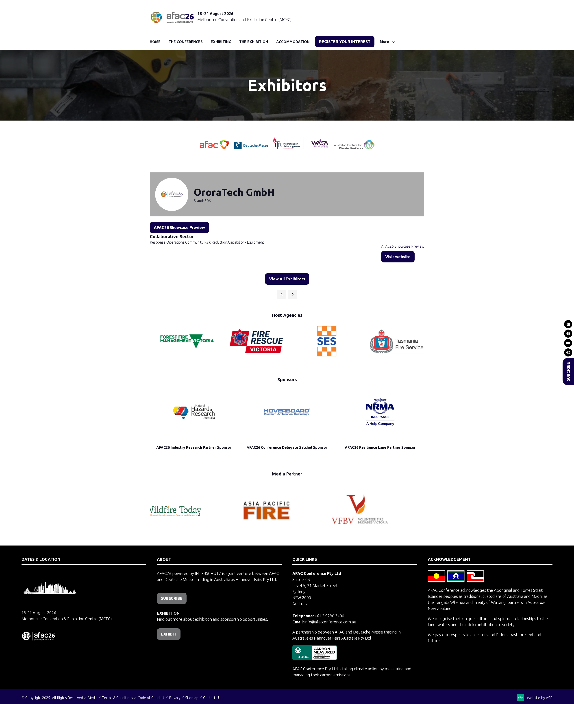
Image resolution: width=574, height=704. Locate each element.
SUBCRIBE (568, 371)
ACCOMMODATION (293, 42)
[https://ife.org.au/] (271, 147)
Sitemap (191, 698)
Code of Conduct (151, 698)
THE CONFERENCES (186, 42)
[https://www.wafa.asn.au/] (320, 147)
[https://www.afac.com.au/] (215, 147)
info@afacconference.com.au (330, 622)
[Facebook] (568, 334)
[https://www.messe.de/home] (251, 147)
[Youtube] (568, 343)
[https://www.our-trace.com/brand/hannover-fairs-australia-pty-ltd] (314, 658)
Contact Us (211, 698)
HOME (155, 42)
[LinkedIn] (568, 324)
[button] (344, 41)
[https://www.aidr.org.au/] (354, 147)
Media (92, 698)
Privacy (174, 698)
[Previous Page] (281, 294)
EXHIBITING (221, 42)
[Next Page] (292, 294)
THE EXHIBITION (253, 42)
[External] (568, 352)
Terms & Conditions (117, 698)
